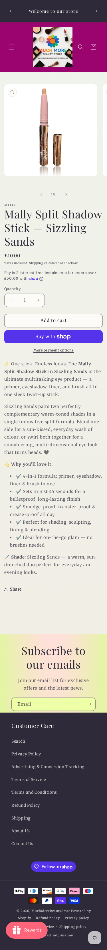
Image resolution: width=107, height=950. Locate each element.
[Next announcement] (96, 11)
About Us (20, 830)
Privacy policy (77, 918)
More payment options (53, 350)
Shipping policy (73, 927)
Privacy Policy (26, 754)
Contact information (56, 935)
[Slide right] (66, 194)
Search (18, 741)
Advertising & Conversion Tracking (47, 766)
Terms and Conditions (34, 792)
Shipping (36, 263)
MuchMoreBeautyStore (50, 911)
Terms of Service (28, 779)
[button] (11, 47)
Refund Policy (25, 805)
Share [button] (16, 589)
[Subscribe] (89, 704)
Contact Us (22, 843)
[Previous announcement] (10, 11)
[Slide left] (41, 194)
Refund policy (48, 918)
